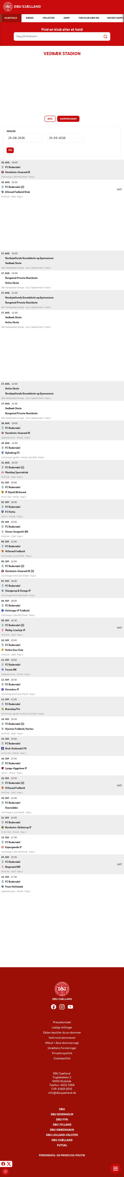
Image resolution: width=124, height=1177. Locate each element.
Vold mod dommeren (62, 1038)
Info (50, 119)
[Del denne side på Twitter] (9, 1164)
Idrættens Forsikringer (62, 1048)
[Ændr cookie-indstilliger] (5, 1171)
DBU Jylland (62, 1125)
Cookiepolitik (62, 1058)
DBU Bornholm (62, 1114)
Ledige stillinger (62, 1027)
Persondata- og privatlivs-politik (62, 1155)
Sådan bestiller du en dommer (62, 1032)
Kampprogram (68, 119)
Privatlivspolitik (62, 1053)
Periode (11, 131)
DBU (62, 1109)
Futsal (62, 1145)
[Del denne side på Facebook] (3, 1164)
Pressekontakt (62, 1022)
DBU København (62, 1130)
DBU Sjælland (62, 1140)
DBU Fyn (62, 1119)
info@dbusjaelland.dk (62, 1093)
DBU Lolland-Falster (62, 1135)
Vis (10, 150)
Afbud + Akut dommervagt (62, 1043)
